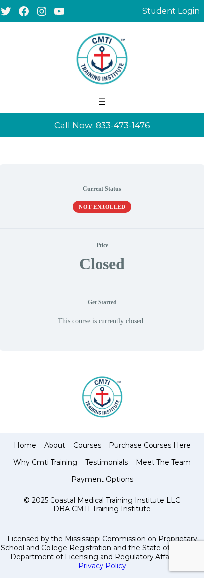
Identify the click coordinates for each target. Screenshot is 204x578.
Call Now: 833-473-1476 (102, 125)
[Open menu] (102, 101)
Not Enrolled (102, 207)
